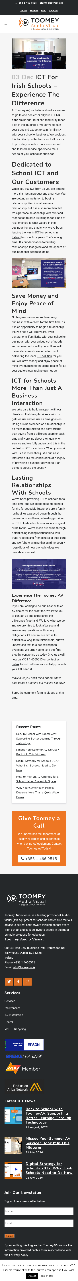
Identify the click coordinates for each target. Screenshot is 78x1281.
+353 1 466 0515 (27, 2)
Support (53, 10)
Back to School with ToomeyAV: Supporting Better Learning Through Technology (38, 738)
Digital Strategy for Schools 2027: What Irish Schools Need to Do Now (37, 765)
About (23, 10)
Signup (9, 1236)
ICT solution (44, 356)
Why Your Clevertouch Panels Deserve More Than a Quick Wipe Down (37, 792)
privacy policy (19, 1255)
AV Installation (14, 1015)
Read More (46, 1276)
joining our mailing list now (47, 683)
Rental (9, 1022)
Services (10, 1001)
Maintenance (12, 1008)
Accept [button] (32, 1276)
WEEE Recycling (15, 1029)
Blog (43, 10)
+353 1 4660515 (24, 962)
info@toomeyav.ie (53, 2)
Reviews (34, 10)
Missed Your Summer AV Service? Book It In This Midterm (48, 1143)
